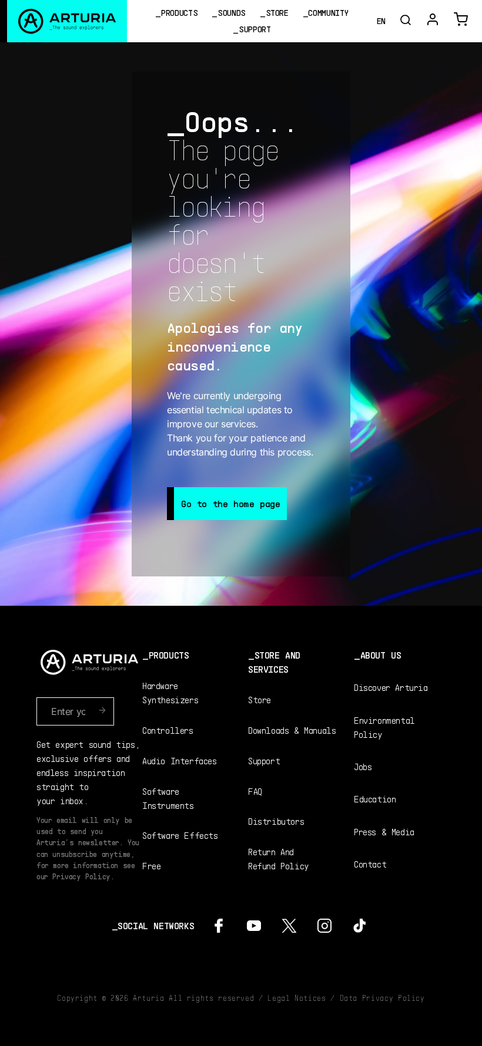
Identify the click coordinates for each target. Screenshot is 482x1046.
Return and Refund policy (278, 858)
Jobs (362, 766)
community (328, 13)
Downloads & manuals (292, 729)
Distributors (276, 820)
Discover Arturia (391, 687)
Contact (370, 863)
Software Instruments (168, 798)
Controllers (167, 729)
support (254, 29)
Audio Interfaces (179, 760)
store (277, 13)
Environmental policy (384, 727)
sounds (231, 13)
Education (375, 798)
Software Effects (180, 835)
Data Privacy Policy (382, 998)
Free (151, 865)
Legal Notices (296, 998)
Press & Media (384, 831)
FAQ (255, 791)
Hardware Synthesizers (170, 692)
